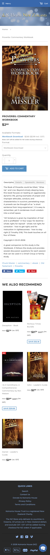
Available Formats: (11, 133)
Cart (46, 3)
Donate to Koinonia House (25, 498)
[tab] (8, 182)
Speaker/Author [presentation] (30, 182)
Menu (8, 3)
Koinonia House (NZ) (27, 544)
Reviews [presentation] (40, 182)
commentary (24, 263)
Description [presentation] (9, 182)
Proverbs (19, 266)
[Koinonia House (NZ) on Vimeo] (31, 537)
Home (5, 29)
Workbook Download (12, 136)
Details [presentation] (18, 182)
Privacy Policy (25, 501)
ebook (35, 263)
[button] (43, 548)
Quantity (6, 155)
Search (25, 491)
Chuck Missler (8, 263)
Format (5, 142)
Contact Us (25, 494)
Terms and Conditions (25, 504)
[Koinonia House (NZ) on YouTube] (26, 537)
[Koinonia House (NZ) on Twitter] (17, 537)
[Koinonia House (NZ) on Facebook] (21, 537)
